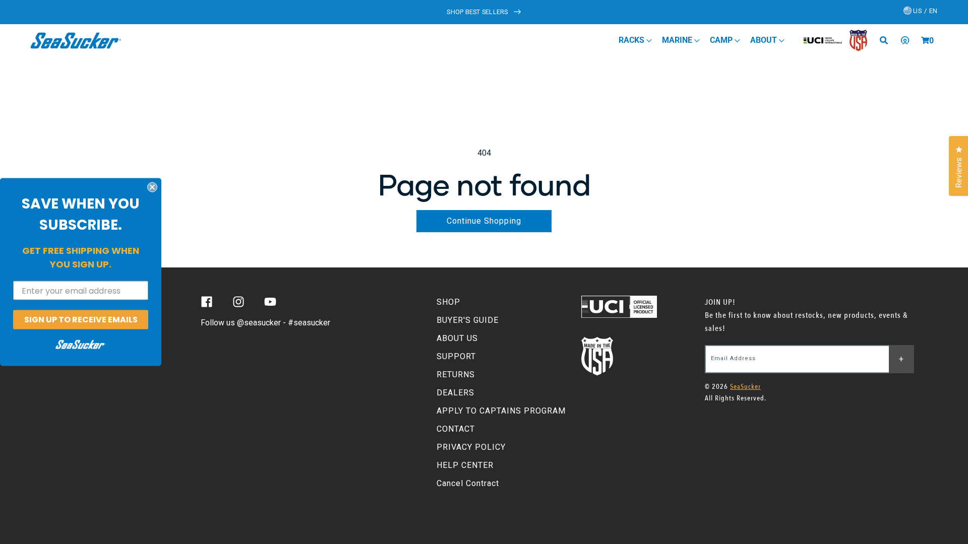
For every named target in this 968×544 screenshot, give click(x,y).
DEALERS (455, 392)
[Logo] (76, 40)
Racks (632, 40)
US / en (925, 11)
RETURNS (456, 374)
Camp (722, 40)
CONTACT (456, 429)
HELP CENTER (465, 465)
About (764, 40)
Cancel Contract (468, 483)
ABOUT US (457, 338)
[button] (925, 40)
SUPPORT (456, 356)
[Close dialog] (152, 187)
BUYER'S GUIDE (468, 320)
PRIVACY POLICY (471, 447)
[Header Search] (887, 40)
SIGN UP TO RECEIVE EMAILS (81, 319)
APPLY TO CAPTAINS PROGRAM (501, 411)
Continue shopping (484, 221)
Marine (678, 40)
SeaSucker (745, 386)
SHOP (448, 302)
